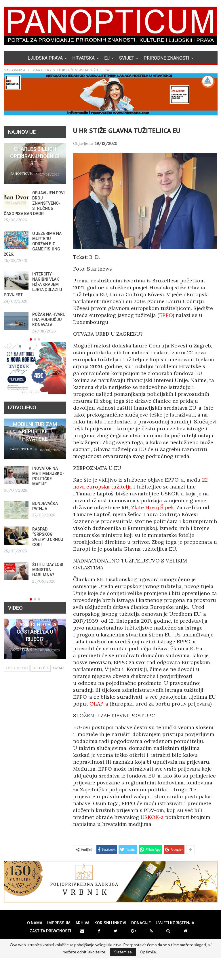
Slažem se (123, 951)
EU (107, 58)
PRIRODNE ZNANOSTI (166, 58)
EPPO (166, 315)
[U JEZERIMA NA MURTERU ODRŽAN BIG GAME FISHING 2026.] (16, 240)
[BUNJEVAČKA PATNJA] (16, 510)
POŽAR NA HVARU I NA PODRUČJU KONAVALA (48, 319)
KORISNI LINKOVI (110, 923)
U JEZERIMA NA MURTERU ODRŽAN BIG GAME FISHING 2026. (33, 243)
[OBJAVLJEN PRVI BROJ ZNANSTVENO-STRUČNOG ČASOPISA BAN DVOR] (16, 199)
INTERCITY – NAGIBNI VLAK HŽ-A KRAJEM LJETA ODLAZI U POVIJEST (33, 284)
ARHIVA (82, 923)
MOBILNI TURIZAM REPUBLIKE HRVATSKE (35, 431)
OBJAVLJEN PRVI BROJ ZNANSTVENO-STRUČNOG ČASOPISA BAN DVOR (34, 203)
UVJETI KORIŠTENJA (175, 923)
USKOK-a (152, 817)
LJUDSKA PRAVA (45, 58)
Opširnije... (149, 952)
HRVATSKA (83, 58)
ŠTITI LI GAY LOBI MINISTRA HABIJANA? (47, 569)
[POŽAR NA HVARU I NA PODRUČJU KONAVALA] (16, 321)
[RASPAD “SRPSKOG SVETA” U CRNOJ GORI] (16, 535)
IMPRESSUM (59, 923)
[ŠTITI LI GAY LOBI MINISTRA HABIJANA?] (16, 571)
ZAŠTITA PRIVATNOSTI (50, 931)
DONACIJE (141, 923)
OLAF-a (98, 703)
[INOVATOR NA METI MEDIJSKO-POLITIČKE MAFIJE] (16, 475)
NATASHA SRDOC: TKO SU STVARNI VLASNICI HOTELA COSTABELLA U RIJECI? (35, 624)
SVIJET (126, 58)
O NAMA (34, 923)
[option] (35, 239)
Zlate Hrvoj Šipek (152, 507)
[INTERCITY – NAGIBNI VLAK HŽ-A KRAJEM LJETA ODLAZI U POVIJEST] (16, 280)
